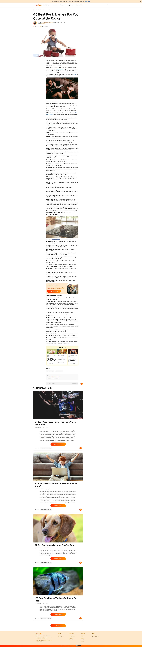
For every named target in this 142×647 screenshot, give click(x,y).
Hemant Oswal (39, 547)
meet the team (72, 636)
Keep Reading (59, 444)
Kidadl (34, 10)
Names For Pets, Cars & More (51, 356)
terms (93, 635)
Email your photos (54, 291)
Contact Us (60, 635)
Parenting (62, 5)
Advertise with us (61, 636)
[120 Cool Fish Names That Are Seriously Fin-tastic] (58, 581)
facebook (83, 635)
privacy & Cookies (95, 636)
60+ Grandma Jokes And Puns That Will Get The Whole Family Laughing (68, 1)
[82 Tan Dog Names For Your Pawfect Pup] (58, 528)
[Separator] (81, 384)
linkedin (82, 639)
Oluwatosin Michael (40, 489)
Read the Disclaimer (52, 383)
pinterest (82, 636)
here (65, 75)
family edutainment (72, 639)
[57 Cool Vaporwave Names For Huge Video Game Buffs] (58, 405)
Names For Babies (61, 355)
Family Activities (46, 5)
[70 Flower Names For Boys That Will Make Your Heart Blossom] (62, 351)
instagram (82, 638)
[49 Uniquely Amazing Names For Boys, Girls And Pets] (52, 351)
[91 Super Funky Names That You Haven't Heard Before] (73, 351)
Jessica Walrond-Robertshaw (48, 22)
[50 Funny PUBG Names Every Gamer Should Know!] (58, 466)
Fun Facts (55, 5)
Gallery (37, 55)
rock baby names (56, 239)
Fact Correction (75, 383)
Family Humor (70, 5)
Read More (87, 1)
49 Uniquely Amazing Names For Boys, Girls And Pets (51, 359)
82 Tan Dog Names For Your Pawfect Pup (54, 545)
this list (74, 74)
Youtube (82, 641)
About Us (71, 635)
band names (60, 69)
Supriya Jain (38, 427)
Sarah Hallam (43, 23)
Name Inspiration (79, 5)
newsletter (71, 638)
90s (52, 125)
